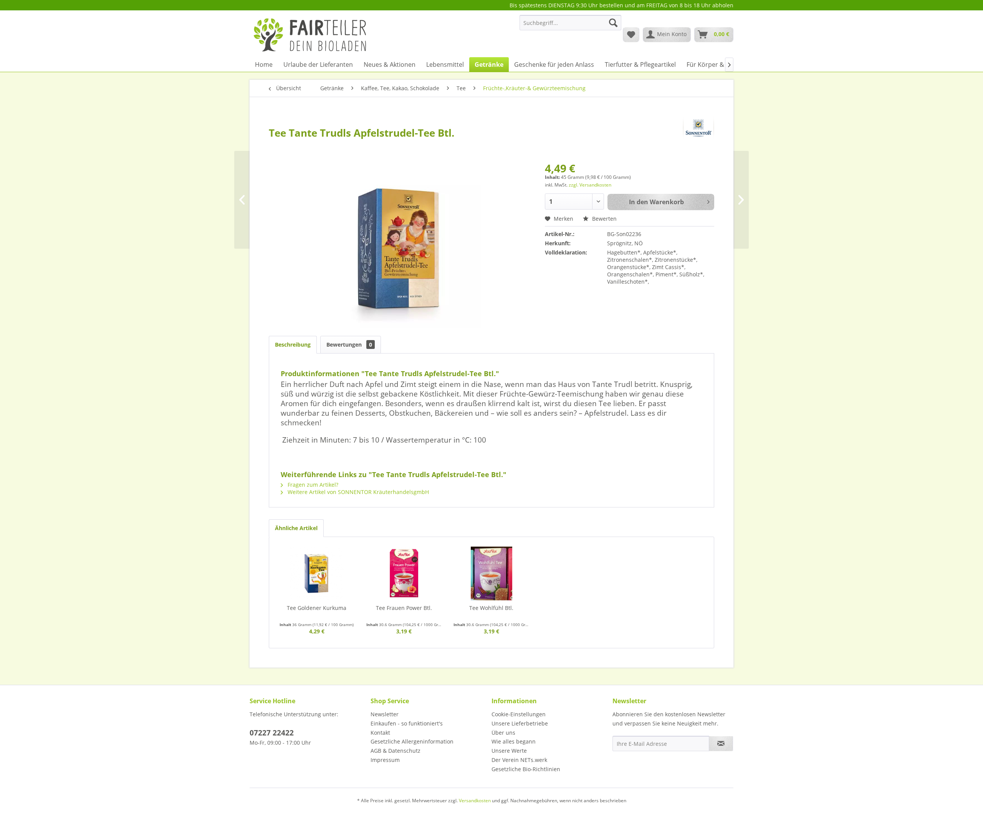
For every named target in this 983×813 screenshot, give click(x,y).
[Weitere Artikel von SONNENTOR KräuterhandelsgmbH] (698, 127)
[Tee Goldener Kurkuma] (317, 573)
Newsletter (385, 714)
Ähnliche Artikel (296, 528)
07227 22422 (272, 733)
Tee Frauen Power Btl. (404, 607)
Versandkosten (475, 800)
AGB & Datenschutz (395, 750)
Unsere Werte (509, 750)
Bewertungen (349, 344)
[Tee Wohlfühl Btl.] (491, 573)
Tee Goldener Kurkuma (316, 607)
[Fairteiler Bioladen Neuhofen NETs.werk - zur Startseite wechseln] (310, 34)
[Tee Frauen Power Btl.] (404, 573)
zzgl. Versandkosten (590, 185)
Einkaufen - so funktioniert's (407, 723)
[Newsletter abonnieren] (721, 743)
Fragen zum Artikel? (312, 484)
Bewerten (604, 218)
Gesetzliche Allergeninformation (412, 741)
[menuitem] (570, 26)
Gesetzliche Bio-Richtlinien (526, 769)
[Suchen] (613, 22)
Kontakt (380, 732)
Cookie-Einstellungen (519, 714)
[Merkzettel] (631, 34)
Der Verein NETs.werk (519, 759)
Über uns (503, 732)
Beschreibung (293, 344)
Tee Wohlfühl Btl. (491, 607)
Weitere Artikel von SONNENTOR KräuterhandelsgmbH (357, 492)
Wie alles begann (514, 741)
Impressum (385, 759)
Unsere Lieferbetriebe (520, 723)
